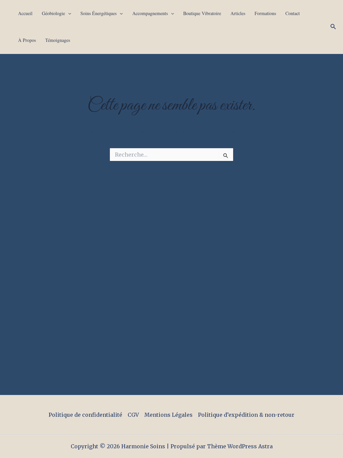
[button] (68, 13)
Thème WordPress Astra (240, 446)
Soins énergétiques (98, 13)
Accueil (25, 13)
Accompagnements (150, 13)
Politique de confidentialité (85, 414)
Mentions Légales (168, 414)
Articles (237, 13)
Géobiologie (53, 13)
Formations (265, 13)
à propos (27, 40)
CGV (133, 414)
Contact (292, 13)
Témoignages (57, 40)
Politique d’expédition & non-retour (246, 414)
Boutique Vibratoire (202, 13)
